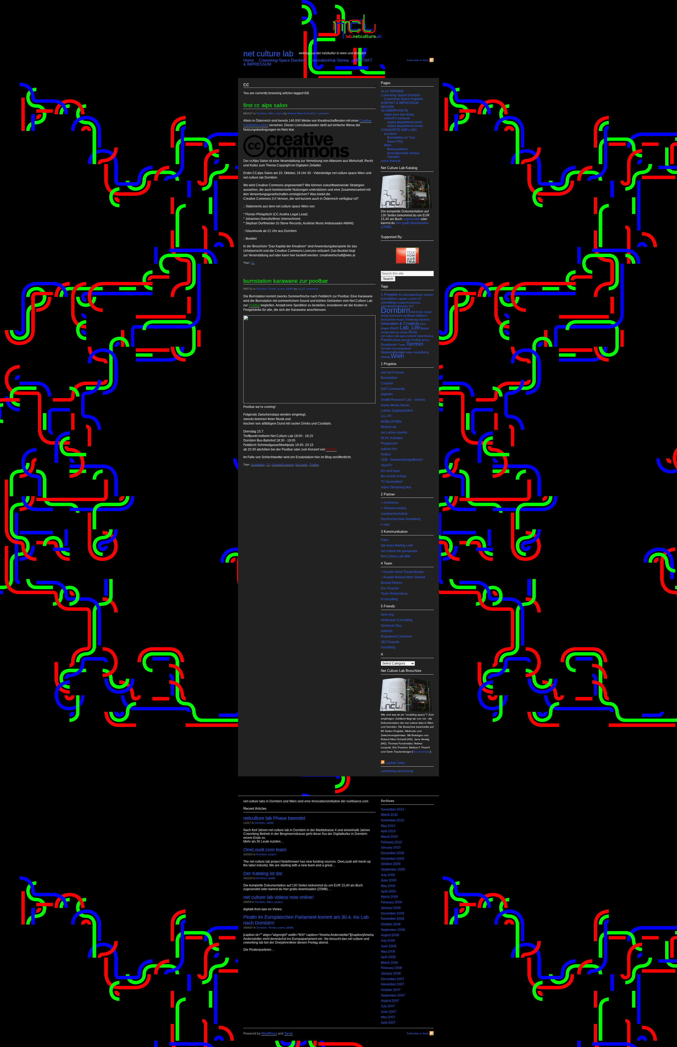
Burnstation (389, 378)
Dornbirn (262, 113)
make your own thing (399, 114)
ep (299, 288)
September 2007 (393, 995)
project (272, 854)
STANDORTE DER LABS (399, 130)
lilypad (425, 328)
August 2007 (390, 1001)
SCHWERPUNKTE (394, 110)
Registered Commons (396, 636)
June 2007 (388, 1012)
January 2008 (391, 973)
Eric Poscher (390, 588)
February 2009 (391, 902)
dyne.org (387, 614)
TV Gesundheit (391, 482)
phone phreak (401, 340)
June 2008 (388, 946)
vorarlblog (388, 647)
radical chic (389, 449)
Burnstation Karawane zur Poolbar (285, 281)
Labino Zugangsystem (397, 410)
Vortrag (385, 356)
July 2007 (388, 1006)
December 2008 (392, 913)
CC (253, 262)
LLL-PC (386, 416)
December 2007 (392, 979)
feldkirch (421, 315)
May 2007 (388, 1017)
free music (301, 464)
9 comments (310, 288)
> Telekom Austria (393, 508)
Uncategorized (401, 348)
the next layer (390, 471)
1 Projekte (389, 295)
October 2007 (390, 990)
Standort (393, 157)
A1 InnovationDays (411, 294)
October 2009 (390, 864)
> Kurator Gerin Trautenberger (402, 572)
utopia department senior (405, 126)
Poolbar (314, 464)
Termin (272, 288)
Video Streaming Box (396, 487)
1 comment (322, 113)
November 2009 (392, 859)
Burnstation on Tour (401, 137)
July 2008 (388, 941)
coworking (388, 302)
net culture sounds (394, 432)
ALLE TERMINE (392, 91)
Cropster (387, 383)
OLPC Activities (392, 438)
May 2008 (388, 951)
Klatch (394, 328)
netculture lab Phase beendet (274, 818)
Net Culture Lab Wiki (395, 556)
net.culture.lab (390, 336)
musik (413, 332)
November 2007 (392, 984)
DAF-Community (393, 389)
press (425, 340)
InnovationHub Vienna (330, 60)
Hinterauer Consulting (397, 620)
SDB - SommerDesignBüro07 (402, 460)
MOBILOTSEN (391, 422)
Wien (271, 113)
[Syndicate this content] (383, 763)
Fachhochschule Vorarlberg (400, 519)
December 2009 (392, 853)
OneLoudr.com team (264, 849)
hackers (424, 319)
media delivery (390, 332)
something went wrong (397, 771)
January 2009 (391, 908)
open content (408, 336)
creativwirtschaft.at (394, 514)
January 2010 (391, 847)
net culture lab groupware (399, 551)
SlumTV (386, 465)
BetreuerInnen (397, 149)
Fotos (385, 540)
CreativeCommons (283, 464)
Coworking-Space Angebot (403, 99)
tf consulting (389, 599)
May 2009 (388, 886)
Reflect (386, 454)
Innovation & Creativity (400, 323)
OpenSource (425, 336)
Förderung (411, 319)
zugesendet (411, 219)
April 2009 (388, 891)
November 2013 (392, 809)
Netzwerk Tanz (391, 625)
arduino (428, 294)
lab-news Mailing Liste (397, 545)
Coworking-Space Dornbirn (282, 60)
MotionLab (388, 427)
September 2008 (393, 930)
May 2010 (388, 826)
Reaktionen (389, 345)
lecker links (395, 763)
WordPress (269, 1033)
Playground (389, 443)
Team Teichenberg (394, 593)
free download (421, 751)
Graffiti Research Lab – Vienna (403, 400)
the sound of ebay (393, 476)
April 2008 (388, 957)
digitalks (387, 394)
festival (385, 319)
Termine (386, 348)
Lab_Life (410, 327)
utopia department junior (404, 122)
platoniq (386, 631)
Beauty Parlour (391, 583)
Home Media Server (395, 405)
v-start (385, 524)
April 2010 (388, 831)
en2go (385, 315)
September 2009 (393, 869)
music (404, 332)
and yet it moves (392, 372)
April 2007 (388, 1023)
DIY (411, 306)
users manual (390, 161)
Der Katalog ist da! (262, 873)
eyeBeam (409, 315)
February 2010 (391, 842)
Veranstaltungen (393, 352)
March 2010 (389, 837)
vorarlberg (421, 352)
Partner (386, 340)
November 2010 (392, 820)
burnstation (258, 464)
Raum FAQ (395, 141)
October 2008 (390, 924)
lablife (289, 288)
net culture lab (268, 53)
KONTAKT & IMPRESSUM (399, 103)
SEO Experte (390, 642)
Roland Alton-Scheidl (300, 113)
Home (248, 60)
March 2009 (389, 897)
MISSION (387, 107)
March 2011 (389, 815)
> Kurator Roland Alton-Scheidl (403, 577)
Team (401, 344)
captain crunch (407, 298)
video (409, 352)
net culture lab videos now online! (278, 897)
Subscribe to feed (417, 60)
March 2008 (389, 962)
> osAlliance (390, 502)
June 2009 (388, 880)
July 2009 (388, 875)
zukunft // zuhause (397, 118)
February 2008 (391, 968)
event (279, 113)
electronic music (421, 311)
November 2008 (392, 919)
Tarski (288, 1033)
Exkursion (396, 315)
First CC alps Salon (265, 105)
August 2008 (390, 935)
